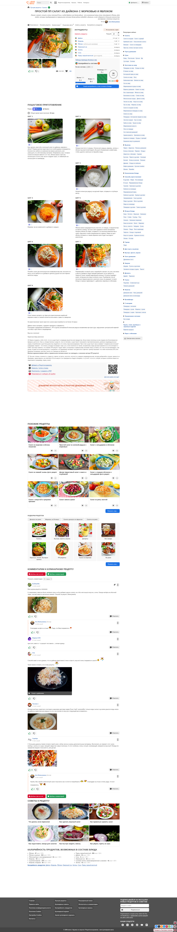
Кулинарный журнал (62, 911)
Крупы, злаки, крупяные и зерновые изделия (132, 325)
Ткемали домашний (129, 286)
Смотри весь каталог (133, 338)
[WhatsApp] (169, 926)
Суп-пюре (126, 61)
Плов (125, 217)
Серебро (35, 738)
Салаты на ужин (92, 519)
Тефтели (126, 232)
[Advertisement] (135, 17)
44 (32, 616)
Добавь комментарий (57, 574)
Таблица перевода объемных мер (86, 60)
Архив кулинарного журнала (64, 915)
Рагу (140, 217)
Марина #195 (36, 638)
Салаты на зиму (128, 77)
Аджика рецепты (128, 135)
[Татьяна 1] (30, 705)
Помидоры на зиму (129, 68)
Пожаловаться (34, 25)
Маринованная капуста (130, 126)
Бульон (138, 58)
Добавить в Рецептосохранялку (42, 365)
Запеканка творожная (135, 220)
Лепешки (142, 160)
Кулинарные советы (62, 904)
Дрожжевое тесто (128, 259)
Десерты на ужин (35, 519)
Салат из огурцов (128, 38)
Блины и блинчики (129, 151)
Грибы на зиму (128, 123)
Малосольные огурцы (130, 98)
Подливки (126, 283)
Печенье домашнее (140, 148)
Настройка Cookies (35, 915)
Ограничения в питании (132, 316)
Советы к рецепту (80, 25)
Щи (142, 58)
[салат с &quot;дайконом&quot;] (42, 721)
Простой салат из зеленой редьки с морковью (72, 446)
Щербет (126, 276)
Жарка (132, 180)
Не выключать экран (112, 29)
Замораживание (128, 198)
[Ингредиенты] (175, 922)
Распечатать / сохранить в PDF (42, 371)
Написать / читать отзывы (40, 368)
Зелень (80, 50)
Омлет (135, 223)
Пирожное (132, 276)
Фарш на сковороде (129, 204)
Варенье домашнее (129, 89)
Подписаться (135, 909)
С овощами (128, 303)
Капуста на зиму (138, 101)
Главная (32, 900)
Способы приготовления (133, 177)
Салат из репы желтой (98, 499)
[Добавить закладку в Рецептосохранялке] (66, 71)
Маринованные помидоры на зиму (133, 110)
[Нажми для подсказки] (99, 63)
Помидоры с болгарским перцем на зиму (135, 117)
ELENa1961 (36, 584)
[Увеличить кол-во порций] (119, 32)
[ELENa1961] (30, 585)
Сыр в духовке (138, 198)
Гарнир (127, 242)
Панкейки (131, 169)
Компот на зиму (140, 89)
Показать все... (113, 564)
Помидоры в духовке (129, 207)
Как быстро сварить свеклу (69, 844)
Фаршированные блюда (135, 183)
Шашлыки (136, 214)
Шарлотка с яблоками (130, 154)
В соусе (126, 183)
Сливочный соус (134, 283)
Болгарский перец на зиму (131, 74)
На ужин (108, 557)
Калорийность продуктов (94, 25)
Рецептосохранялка (64, 2)
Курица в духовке (140, 195)
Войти (146, 2)
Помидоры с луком (129, 309)
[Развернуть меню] (175, 930)
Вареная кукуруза (128, 329)
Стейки (129, 217)
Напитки (127, 289)
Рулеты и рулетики (134, 266)
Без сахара (127, 319)
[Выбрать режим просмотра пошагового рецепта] (30, 145)
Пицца (131, 229)
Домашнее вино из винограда (132, 295)
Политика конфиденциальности (40, 908)
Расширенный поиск (86, 900)
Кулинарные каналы (86, 908)
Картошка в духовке (135, 186)
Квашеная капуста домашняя (132, 141)
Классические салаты (140, 41)
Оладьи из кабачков (135, 163)
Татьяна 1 (35, 704)
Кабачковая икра (128, 80)
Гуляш (142, 226)
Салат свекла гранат (67, 499)
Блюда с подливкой (135, 232)
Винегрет (126, 44)
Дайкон (80, 38)
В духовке (126, 180)
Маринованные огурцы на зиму (132, 86)
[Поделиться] (175, 926)
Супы (126, 55)
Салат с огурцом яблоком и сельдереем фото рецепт (100, 473)
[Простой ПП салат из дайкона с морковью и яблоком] (34, 63)
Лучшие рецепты (60, 900)
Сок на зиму (127, 83)
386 (70, 71)
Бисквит (126, 160)
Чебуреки (136, 226)
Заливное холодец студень (131, 269)
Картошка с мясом (141, 312)
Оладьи (143, 151)
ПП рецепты (62, 557)
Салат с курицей (139, 38)
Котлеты (130, 214)
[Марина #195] (30, 639)
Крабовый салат (128, 41)
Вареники (141, 223)
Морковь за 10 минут (52, 519)
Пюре (125, 245)
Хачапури (143, 157)
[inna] (30, 654)
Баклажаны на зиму (129, 95)
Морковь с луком (140, 309)
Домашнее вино (128, 292)
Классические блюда (132, 173)
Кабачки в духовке (129, 195)
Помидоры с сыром (129, 312)
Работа (80, 2)
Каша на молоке (128, 223)
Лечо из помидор (128, 129)
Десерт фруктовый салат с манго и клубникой (72, 473)
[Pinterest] (167, 926)
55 (32, 770)
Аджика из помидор (129, 138)
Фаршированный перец (130, 192)
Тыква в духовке (141, 207)
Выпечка (127, 145)
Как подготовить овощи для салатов (43, 844)
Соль (79, 53)
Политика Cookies (35, 911)
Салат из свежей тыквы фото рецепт (43, 472)
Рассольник (131, 58)
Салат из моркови (85, 557)
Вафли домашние (128, 166)
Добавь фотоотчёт (37, 574)
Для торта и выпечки (132, 249)
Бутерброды (129, 299)
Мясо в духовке (138, 201)
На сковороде (139, 180)
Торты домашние (130, 51)
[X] (159, 926)
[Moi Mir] (164, 926)
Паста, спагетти (128, 226)
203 (32, 71)
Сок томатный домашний (130, 132)
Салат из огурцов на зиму (131, 107)
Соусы (127, 280)
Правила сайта (34, 904)
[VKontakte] (156, 926)
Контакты (32, 918)
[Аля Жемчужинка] (32, 623)
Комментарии (56, 25)
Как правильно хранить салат (101, 822)
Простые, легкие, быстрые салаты (133, 47)
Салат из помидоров (135, 44)
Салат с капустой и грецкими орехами (40, 500)
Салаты (127, 35)
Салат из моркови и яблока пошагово (39, 446)
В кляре (131, 238)
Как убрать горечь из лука (100, 844)
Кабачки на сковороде (130, 189)
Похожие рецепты (45, 25)
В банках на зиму (128, 71)
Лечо (135, 77)
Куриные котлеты (139, 235)
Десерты (128, 273)
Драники (126, 163)
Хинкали (126, 220)
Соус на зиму (138, 120)
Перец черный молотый (85, 55)
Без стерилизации (129, 92)
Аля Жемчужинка (114, 21)
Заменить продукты (81, 34)
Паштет (142, 269)
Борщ (125, 58)
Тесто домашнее (130, 256)
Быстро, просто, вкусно (132, 252)
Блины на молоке (134, 160)
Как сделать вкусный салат (69, 822)
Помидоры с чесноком (130, 306)
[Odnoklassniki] (161, 926)
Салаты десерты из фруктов (73, 519)
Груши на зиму (137, 123)
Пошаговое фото (68, 25)
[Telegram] (172, 926)
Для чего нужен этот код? (111, 377)
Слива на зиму (140, 95)
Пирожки (137, 151)
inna (33, 653)
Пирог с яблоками (131, 333)
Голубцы (135, 217)
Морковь (81, 41)
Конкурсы (86, 2)
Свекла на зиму (128, 114)
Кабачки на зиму (138, 80)
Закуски (127, 263)
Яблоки (80, 44)
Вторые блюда (130, 211)
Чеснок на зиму (128, 101)
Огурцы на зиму (139, 68)
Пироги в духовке (134, 157)
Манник (126, 169)
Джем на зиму (141, 98)
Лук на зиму (127, 104)
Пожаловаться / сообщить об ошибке (43, 374)
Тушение (126, 186)
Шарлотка (131, 148)
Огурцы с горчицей (141, 138)
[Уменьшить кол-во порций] (119, 35)
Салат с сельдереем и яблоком (102, 445)
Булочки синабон (139, 166)
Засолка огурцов (128, 120)
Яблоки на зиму (139, 92)
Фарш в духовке (128, 201)
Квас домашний (137, 292)
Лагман (126, 238)
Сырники (139, 154)
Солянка (132, 61)
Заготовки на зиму (131, 65)
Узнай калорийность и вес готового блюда (97, 86)
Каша (125, 214)
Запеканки (143, 214)
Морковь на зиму (136, 104)
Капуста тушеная (128, 235)
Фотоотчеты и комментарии (88, 904)
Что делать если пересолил (39, 822)
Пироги (125, 148)
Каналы (74, 2)
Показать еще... (112, 511)
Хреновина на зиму (139, 135)
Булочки (126, 157)
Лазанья (126, 229)
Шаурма (126, 266)
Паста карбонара (138, 229)
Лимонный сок (82, 47)
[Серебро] (30, 740)
